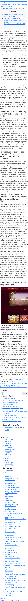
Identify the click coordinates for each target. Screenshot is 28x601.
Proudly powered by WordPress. (9, 600)
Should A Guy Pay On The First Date (15, 580)
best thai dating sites (11, 493)
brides (7, 498)
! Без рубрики (9, 470)
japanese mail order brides (13, 547)
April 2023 (8, 458)
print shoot (20, 8)
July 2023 (7, 453)
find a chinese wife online (12, 526)
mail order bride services (12, 558)
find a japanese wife (11, 528)
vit (5, 589)
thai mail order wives (11, 582)
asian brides (8, 476)
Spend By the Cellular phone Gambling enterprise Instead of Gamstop (13, 20)
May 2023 (8, 456)
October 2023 (9, 447)
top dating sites (9, 584)
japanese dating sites (11, 545)
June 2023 (8, 455)
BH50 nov (8, 495)
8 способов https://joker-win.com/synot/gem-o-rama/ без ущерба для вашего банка (14, 417)
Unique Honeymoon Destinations (15, 588)
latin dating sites (10, 550)
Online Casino (9, 571)
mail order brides (10, 560)
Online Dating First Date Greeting (15, 575)
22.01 (6, 474)
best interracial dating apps (13, 491)
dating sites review (10, 509)
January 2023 (9, 464)
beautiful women (10, 480)
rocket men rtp (9, 35)
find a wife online (10, 532)
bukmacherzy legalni (11, 502)
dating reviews (9, 508)
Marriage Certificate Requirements (15, 565)
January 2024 (9, 442)
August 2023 (8, 451)
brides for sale (9, 500)
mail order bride (10, 556)
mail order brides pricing (12, 563)
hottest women (9, 539)
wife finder (8, 595)
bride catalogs (9, 496)
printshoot (3, 598)
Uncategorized (19, 379)
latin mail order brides (11, 552)
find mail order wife (11, 534)
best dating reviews (10, 483)
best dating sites (10, 485)
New (6, 569)
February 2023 (9, 462)
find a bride (8, 524)
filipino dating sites (10, 523)
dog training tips (10, 511)
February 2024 (9, 440)
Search (4, 391)
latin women (8, 554)
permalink (12, 381)
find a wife (8, 530)
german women (9, 536)
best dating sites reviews (12, 487)
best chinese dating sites (12, 482)
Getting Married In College (13, 537)
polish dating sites (10, 578)
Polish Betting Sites (10, 576)
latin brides (8, 549)
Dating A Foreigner (10, 506)
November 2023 (9, 445)
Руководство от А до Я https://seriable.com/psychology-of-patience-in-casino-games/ (13, 400)
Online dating (9, 573)
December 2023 (9, 443)
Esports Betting (9, 517)
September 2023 (10, 449)
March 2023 (8, 460)
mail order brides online (12, 562)
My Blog (7, 567)
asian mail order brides (12, 478)
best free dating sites (11, 489)
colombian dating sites (11, 504)
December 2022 (9, 466)
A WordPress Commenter (12, 428)
